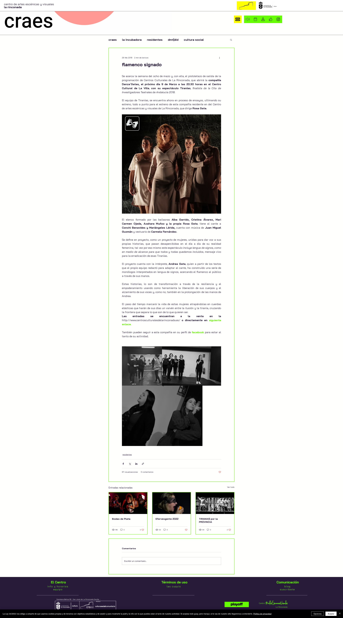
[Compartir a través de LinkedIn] (136, 463)
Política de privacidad (262, 613)
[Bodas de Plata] (128, 503)
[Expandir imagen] (142, 366)
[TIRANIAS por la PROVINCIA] (215, 503)
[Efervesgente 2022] (171, 503)
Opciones (318, 613)
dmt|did (173, 40)
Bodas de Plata (121, 518)
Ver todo (230, 487)
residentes (155, 40)
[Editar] (237, 604)
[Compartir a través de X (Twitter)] (129, 463)
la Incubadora (132, 40)
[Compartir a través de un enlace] (143, 463)
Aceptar (331, 613)
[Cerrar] (339, 614)
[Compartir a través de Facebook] (123, 463)
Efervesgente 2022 (167, 518)
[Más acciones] (219, 57)
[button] (237, 19)
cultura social (194, 40)
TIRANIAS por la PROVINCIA (208, 520)
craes (113, 40)
